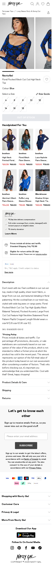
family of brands (31, 459)
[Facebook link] (26, 547)
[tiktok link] (40, 547)
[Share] (48, 12)
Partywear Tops (7, 11)
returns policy (41, 254)
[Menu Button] (4, 4)
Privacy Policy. (35, 468)
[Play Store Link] (26, 535)
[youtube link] (33, 547)
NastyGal (7, 75)
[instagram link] (12, 547)
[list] (26, 44)
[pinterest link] (19, 547)
